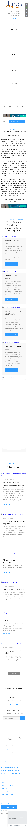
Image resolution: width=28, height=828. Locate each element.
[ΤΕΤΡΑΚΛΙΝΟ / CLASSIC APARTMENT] (12, 378)
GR (4, 121)
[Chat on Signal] (26, 13)
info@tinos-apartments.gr (11, 749)
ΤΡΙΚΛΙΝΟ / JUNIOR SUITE (8, 764)
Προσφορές (4, 788)
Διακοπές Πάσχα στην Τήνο (13, 589)
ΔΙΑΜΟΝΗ (14, 55)
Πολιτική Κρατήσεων (7, 785)
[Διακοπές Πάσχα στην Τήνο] (14, 582)
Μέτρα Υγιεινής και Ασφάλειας (10, 561)
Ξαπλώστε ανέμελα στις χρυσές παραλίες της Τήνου (13, 483)
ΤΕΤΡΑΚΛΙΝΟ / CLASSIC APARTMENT (11, 773)
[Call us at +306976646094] (26, 5)
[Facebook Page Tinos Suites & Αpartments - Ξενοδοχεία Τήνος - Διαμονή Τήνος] (12, 18)
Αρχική (3, 782)
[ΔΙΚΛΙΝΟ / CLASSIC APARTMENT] (11, 307)
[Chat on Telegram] (26, 15)
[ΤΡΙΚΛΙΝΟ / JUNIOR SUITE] (9, 272)
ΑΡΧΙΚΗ (14, 25)
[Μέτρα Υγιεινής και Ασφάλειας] (14, 553)
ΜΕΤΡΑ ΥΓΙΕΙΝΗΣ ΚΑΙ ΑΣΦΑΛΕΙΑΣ (14, 106)
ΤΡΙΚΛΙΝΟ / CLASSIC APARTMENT (10, 770)
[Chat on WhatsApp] (26, 7)
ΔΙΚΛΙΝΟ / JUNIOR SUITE (8, 761)
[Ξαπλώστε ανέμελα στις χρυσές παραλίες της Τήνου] (14, 474)
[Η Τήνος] (14, 613)
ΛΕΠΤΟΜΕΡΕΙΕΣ (11, 264)
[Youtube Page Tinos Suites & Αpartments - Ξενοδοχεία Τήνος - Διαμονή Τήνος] (15, 18)
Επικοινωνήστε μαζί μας (8, 803)
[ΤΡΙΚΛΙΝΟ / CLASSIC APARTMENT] (11, 342)
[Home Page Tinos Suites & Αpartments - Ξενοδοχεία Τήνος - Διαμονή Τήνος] (14, 1)
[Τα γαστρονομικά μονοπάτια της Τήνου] (14, 514)
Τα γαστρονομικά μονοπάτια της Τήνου (14, 522)
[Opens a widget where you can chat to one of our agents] (17, 819)
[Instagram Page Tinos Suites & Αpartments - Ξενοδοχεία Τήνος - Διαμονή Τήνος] (13, 18)
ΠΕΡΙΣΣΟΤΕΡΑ (7, 504)
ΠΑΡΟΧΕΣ (14, 70)
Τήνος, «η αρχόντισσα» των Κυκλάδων (13, 651)
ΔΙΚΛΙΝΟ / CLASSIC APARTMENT (10, 767)
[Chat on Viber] (26, 10)
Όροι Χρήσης (5, 791)
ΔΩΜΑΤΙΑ (14, 29)
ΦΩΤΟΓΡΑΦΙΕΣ (14, 83)
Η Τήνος (6, 620)
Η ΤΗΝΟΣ (14, 102)
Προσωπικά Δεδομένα (7, 794)
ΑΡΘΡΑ (14, 111)
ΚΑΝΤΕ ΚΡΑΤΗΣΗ (17, 121)
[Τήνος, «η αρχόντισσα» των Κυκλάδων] (14, 644)
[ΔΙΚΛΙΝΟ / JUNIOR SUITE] (9, 236)
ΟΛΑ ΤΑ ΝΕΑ (14, 673)
